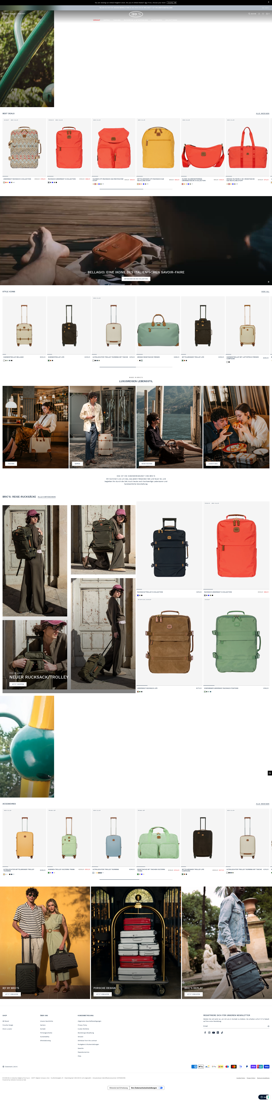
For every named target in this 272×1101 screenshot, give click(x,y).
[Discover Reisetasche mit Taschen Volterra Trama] (158, 838)
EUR (266, 8)
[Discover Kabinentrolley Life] (69, 325)
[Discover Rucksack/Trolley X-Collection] (169, 545)
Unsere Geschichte (46, 1021)
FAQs (79, 1056)
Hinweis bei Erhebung (118, 1088)
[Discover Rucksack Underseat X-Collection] (69, 147)
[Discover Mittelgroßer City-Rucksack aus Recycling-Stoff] (158, 147)
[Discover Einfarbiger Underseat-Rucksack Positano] (236, 642)
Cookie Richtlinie (83, 1029)
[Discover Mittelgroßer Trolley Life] (203, 325)
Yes (146, 3)
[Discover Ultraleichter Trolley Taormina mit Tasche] (114, 325)
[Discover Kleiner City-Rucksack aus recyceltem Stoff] (114, 147)
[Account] (259, 14)
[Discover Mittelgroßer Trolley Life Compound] (203, 838)
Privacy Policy (82, 1025)
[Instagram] (209, 1032)
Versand (80, 1036)
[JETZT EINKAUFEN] (45, 943)
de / (263, 8)
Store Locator (7, 1029)
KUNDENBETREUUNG (86, 1015)
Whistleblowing (45, 1040)
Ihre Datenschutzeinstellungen (144, 1088)
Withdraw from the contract (87, 1040)
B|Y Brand (6, 1021)
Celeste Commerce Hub (18, 1080)
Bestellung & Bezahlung (86, 1033)
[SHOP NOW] (227, 943)
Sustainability (44, 1036)
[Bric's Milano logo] (136, 14)
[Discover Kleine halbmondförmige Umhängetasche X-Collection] (203, 147)
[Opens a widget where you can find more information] (264, 1097)
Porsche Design (8, 1025)
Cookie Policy (241, 1078)
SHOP (5, 1015)
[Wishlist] (263, 14)
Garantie (81, 1048)
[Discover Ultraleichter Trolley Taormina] (114, 838)
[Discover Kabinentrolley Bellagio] (24, 325)
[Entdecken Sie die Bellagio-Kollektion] (36, 427)
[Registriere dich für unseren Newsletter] (268, 1026)
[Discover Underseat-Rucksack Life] (169, 642)
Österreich (8, 1066)
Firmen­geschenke (46, 1033)
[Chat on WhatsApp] (270, 773)
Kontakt (42, 1029)
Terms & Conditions (263, 1078)
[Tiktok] (222, 1032)
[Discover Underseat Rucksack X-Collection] (24, 147)
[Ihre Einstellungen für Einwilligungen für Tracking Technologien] (268, 1097)
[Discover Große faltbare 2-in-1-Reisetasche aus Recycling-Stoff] (247, 147)
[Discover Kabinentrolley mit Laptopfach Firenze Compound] (247, 325)
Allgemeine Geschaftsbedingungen (89, 1021)
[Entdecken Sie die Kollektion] (102, 427)
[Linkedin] (218, 1032)
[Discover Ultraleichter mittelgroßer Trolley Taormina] (24, 838)
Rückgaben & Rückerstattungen (88, 1044)
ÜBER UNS (44, 1015)
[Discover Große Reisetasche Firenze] (158, 325)
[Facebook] (205, 1032)
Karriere (42, 1025)
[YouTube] (213, 1032)
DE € (15, 1066)
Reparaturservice (83, 1052)
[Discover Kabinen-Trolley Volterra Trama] (69, 838)
